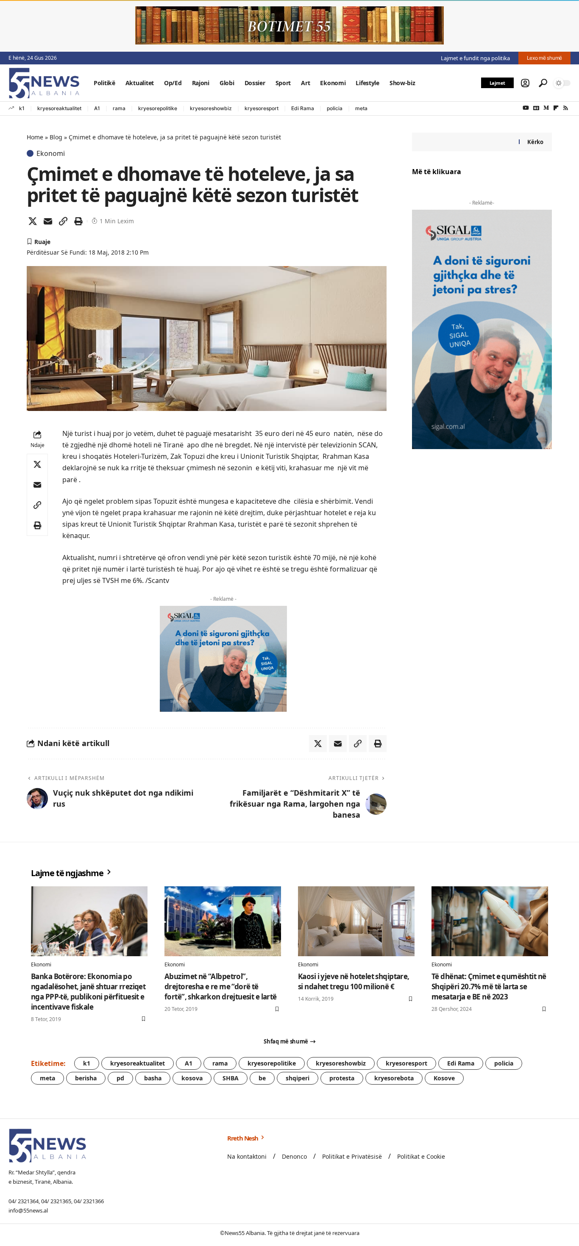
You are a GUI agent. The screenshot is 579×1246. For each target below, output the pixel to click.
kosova (192, 1078)
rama (119, 108)
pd (120, 1078)
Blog (56, 137)
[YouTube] (526, 108)
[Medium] (546, 108)
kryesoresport (261, 108)
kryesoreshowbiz (211, 108)
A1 (97, 108)
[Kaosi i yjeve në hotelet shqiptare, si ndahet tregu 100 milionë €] (356, 921)
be (262, 1078)
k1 (22, 108)
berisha (86, 1078)
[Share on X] (33, 221)
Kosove (444, 1078)
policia (334, 108)
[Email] (48, 221)
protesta (341, 1078)
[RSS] (566, 108)
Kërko (535, 142)
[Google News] (536, 108)
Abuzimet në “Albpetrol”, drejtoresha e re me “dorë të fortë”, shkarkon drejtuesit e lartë (220, 986)
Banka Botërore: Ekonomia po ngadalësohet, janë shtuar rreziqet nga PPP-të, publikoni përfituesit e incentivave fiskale (88, 991)
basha (152, 1078)
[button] (525, 83)
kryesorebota (394, 1078)
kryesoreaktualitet (59, 108)
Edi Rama (302, 108)
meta (361, 108)
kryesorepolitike (157, 108)
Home (35, 137)
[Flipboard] (556, 108)
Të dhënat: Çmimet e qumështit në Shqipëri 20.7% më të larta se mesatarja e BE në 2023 (488, 986)
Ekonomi (50, 153)
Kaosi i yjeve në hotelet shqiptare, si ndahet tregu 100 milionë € (353, 981)
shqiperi (297, 1078)
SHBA (231, 1078)
